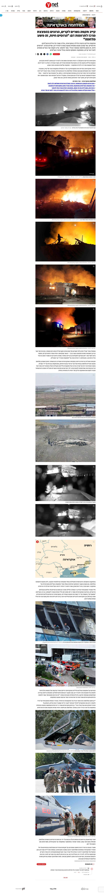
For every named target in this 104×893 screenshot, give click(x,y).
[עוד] (35, 54)
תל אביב (82, 6)
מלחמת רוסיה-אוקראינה (82, 57)
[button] (14, 75)
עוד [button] (7, 10)
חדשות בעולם (86, 15)
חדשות (93, 15)
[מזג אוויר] (87, 6)
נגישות (9, 6)
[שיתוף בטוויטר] (44, 54)
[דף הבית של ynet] (52, 7)
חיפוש (16, 6)
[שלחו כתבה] (41, 54)
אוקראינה (73, 57)
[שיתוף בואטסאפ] (51, 54)
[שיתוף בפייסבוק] (47, 54)
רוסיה (89, 57)
